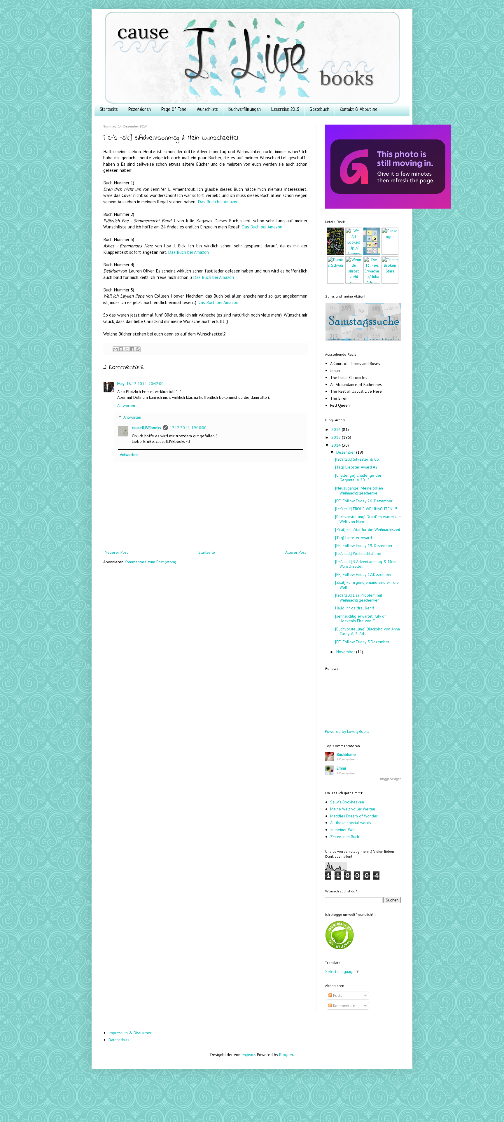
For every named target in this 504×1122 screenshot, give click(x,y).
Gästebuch (319, 109)
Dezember (346, 452)
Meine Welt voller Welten (352, 809)
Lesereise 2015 (285, 109)
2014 (336, 445)
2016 (336, 429)
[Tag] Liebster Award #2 (356, 467)
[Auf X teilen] (127, 349)
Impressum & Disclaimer (130, 1032)
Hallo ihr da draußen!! (354, 608)
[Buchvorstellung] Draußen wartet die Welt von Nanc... (368, 519)
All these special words (350, 822)
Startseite (108, 109)
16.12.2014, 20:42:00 (145, 383)
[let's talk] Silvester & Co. (357, 459)
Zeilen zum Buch (344, 836)
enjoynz (248, 1054)
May (121, 383)
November (346, 651)
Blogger (286, 1054)
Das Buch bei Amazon (218, 202)
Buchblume (346, 754)
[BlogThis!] (121, 349)
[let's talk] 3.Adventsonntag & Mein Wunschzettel (365, 564)
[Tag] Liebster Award (353, 537)
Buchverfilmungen (244, 109)
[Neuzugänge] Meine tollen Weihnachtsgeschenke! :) (359, 490)
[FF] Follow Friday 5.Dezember (362, 641)
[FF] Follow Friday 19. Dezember (364, 545)
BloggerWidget (390, 779)
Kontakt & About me (358, 109)
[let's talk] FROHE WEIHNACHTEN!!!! (366, 508)
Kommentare (343, 1005)
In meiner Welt (343, 829)
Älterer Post (295, 552)
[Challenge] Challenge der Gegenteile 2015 (358, 478)
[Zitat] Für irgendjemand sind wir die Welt (367, 585)
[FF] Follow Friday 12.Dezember (363, 574)
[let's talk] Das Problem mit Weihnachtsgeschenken (358, 598)
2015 (336, 437)
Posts (337, 995)
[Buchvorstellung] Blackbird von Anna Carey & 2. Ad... (367, 631)
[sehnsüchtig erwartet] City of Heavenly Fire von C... (360, 619)
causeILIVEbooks (146, 427)
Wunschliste (207, 109)
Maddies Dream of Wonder (354, 816)
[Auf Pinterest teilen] (138, 349)
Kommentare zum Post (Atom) (150, 562)
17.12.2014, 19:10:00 (188, 427)
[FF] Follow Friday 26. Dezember (364, 501)
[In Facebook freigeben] (132, 349)
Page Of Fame (173, 109)
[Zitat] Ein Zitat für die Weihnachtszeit (367, 529)
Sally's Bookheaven (347, 802)
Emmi (341, 768)
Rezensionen (139, 109)
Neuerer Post (116, 552)
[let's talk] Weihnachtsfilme (358, 553)
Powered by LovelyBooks (347, 731)
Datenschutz (119, 1039)
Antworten (126, 405)
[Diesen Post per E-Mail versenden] (115, 349)
